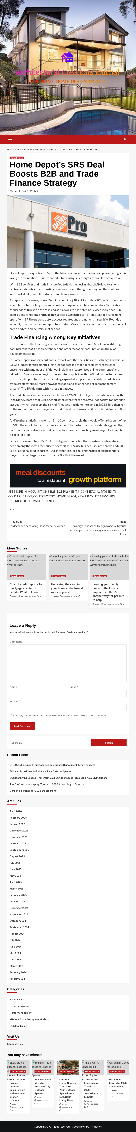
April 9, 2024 (27, 191)
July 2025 (15, 862)
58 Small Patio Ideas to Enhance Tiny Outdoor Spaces (40, 771)
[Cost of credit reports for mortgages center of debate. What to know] (26, 567)
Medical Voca (15, 1044)
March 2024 (17, 965)
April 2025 (16, 882)
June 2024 (16, 946)
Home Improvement (21, 1006)
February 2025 (18, 894)
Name (14, 686)
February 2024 (18, 972)
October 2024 (18, 920)
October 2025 (18, 843)
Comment (17, 641)
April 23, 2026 (17, 1107)
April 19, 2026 (117, 1093)
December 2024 (19, 907)
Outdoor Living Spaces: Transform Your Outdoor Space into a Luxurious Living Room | (59, 777)
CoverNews (79, 1126)
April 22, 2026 (42, 1100)
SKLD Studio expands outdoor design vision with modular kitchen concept (52, 764)
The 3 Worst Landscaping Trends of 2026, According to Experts (47, 784)
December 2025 (19, 830)
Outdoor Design (19, 1025)
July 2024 (15, 940)
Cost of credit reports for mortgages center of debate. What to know (26, 588)
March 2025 (17, 888)
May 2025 (15, 875)
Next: (98, 528)
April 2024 (16, 959)
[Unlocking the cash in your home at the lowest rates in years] (68, 567)
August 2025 (17, 856)
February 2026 (18, 817)
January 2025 (17, 901)
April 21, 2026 (67, 1107)
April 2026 (16, 811)
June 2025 (16, 869)
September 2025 (19, 849)
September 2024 (19, 927)
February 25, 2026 (28, 596)
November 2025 (19, 836)
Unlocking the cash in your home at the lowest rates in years (67, 588)
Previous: (37, 523)
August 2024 (17, 933)
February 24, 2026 (69, 596)
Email (74, 686)
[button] (10, 139)
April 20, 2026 (92, 1104)
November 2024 (19, 914)
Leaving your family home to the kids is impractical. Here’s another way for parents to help (108, 592)
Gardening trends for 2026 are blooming (33, 790)
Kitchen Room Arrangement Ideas (29, 1019)
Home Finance (17, 158)
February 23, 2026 (111, 604)
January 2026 (17, 824)
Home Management (21, 1012)
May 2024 (15, 952)
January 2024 (17, 978)
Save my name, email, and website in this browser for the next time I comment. (61, 715)
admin (15, 191)
